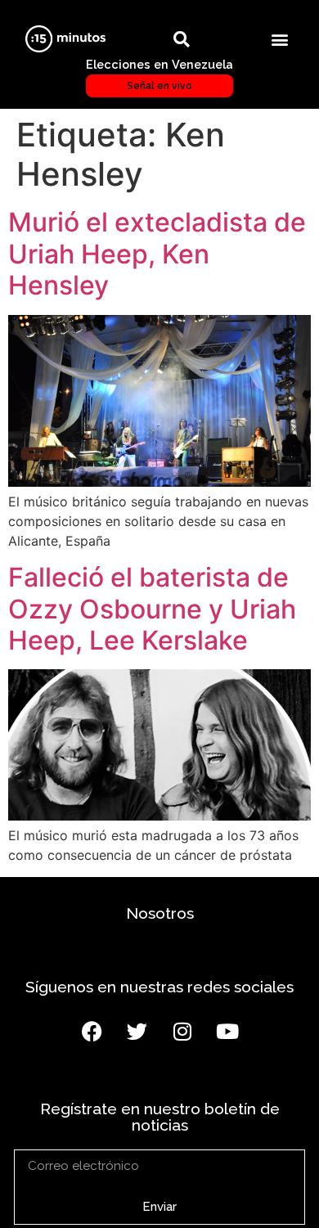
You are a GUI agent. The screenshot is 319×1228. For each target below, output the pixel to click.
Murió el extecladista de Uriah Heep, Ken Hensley (157, 253)
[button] (280, 38)
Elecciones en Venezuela (159, 74)
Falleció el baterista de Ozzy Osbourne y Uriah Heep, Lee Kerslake (152, 608)
